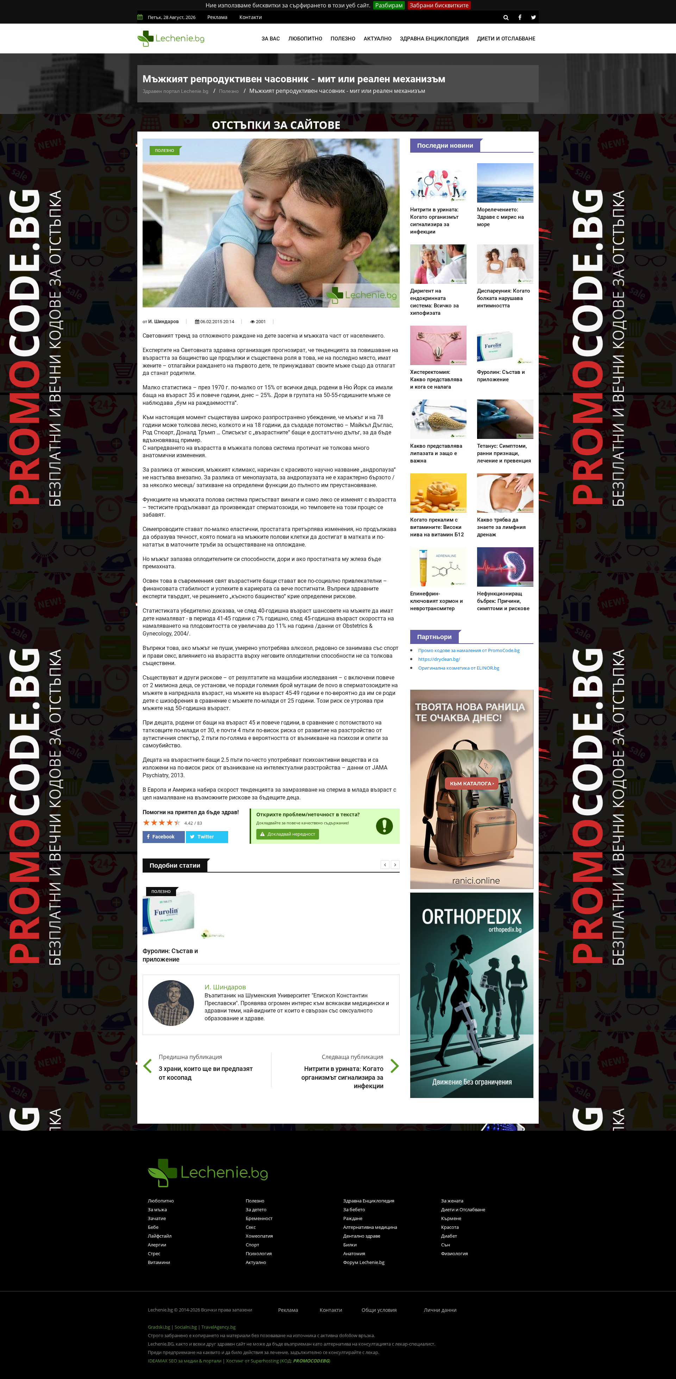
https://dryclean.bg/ (439, 659)
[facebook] (519, 17)
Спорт (252, 1244)
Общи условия (379, 1310)
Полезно (343, 39)
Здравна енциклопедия (434, 39)
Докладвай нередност (291, 834)
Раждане (352, 1218)
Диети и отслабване (506, 39)
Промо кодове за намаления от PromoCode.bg (469, 650)
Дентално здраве (361, 1236)
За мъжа (157, 1209)
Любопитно (305, 39)
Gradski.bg (159, 1327)
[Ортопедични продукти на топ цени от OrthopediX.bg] (471, 994)
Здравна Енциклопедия (368, 1201)
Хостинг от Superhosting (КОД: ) (278, 1361)
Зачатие (157, 1218)
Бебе (153, 1227)
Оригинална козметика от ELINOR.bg (458, 668)
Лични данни (440, 1310)
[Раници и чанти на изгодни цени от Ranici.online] (471, 789)
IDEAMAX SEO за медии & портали (185, 1361)
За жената (452, 1201)
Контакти (250, 17)
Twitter (205, 836)
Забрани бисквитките (439, 5)
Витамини (159, 1262)
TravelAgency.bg (218, 1327)
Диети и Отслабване (463, 1209)
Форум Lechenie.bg (363, 1262)
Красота (450, 1227)
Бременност (259, 1218)
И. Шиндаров (163, 321)
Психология (259, 1253)
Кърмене (451, 1218)
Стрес (154, 1253)
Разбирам (389, 5)
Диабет (449, 1236)
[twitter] (533, 17)
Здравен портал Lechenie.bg (175, 91)
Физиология (454, 1253)
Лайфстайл (159, 1236)
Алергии (157, 1244)
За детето (256, 1209)
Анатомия (354, 1253)
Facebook (162, 836)
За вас (271, 39)
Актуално (378, 39)
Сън (445, 1244)
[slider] (162, 822)
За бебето (354, 1209)
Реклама (217, 17)
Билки (350, 1244)
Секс (251, 1227)
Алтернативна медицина (370, 1227)
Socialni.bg (186, 1327)
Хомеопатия (259, 1236)
